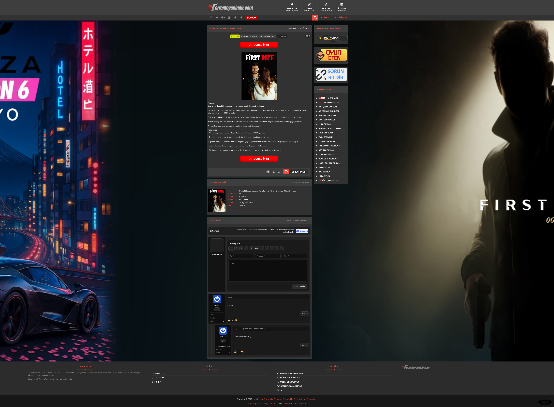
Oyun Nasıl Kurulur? (289, 378)
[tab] (235, 36)
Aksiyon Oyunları (327, 115)
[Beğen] (229, 320)
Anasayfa (159, 373)
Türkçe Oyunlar (276, 191)
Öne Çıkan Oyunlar (328, 107)
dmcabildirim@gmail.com (295, 403)
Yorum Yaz (545, 402)
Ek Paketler (324, 176)
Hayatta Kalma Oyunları (330, 128)
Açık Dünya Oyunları (329, 111)
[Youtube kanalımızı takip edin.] (229, 18)
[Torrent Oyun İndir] (416, 369)
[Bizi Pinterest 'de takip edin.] (235, 18)
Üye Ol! (327, 17)
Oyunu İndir (261, 44)
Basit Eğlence (245, 191)
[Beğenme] (236, 320)
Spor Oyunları (326, 133)
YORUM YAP (281, 36)
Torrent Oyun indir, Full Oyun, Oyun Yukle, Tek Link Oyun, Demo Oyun (287, 399)
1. (272, 248)
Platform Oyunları (328, 159)
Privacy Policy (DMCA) (266, 403)
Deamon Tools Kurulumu (291, 373)
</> (256, 248)
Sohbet (157, 382)
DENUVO (251, 17)
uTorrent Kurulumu (289, 382)
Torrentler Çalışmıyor (290, 386)
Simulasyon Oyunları (329, 146)
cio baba (223, 337)
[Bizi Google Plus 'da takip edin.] (223, 18)
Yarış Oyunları (326, 137)
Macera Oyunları (327, 120)
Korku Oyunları (326, 154)
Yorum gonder (299, 286)
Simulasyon (264, 191)
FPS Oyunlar (325, 124)
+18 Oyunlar (328, 98)
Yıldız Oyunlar (290, 191)
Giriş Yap (342, 17)
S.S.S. (281, 390)
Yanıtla (305, 313)
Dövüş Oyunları (326, 150)
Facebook (159, 378)
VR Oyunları (324, 167)
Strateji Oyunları (327, 141)
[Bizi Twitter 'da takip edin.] (217, 18)
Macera (255, 191)
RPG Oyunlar (325, 172)
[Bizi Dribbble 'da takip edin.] (241, 18)
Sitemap (253, 403)
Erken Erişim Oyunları (329, 163)
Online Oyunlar (330, 102)
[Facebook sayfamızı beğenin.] (211, 18)
